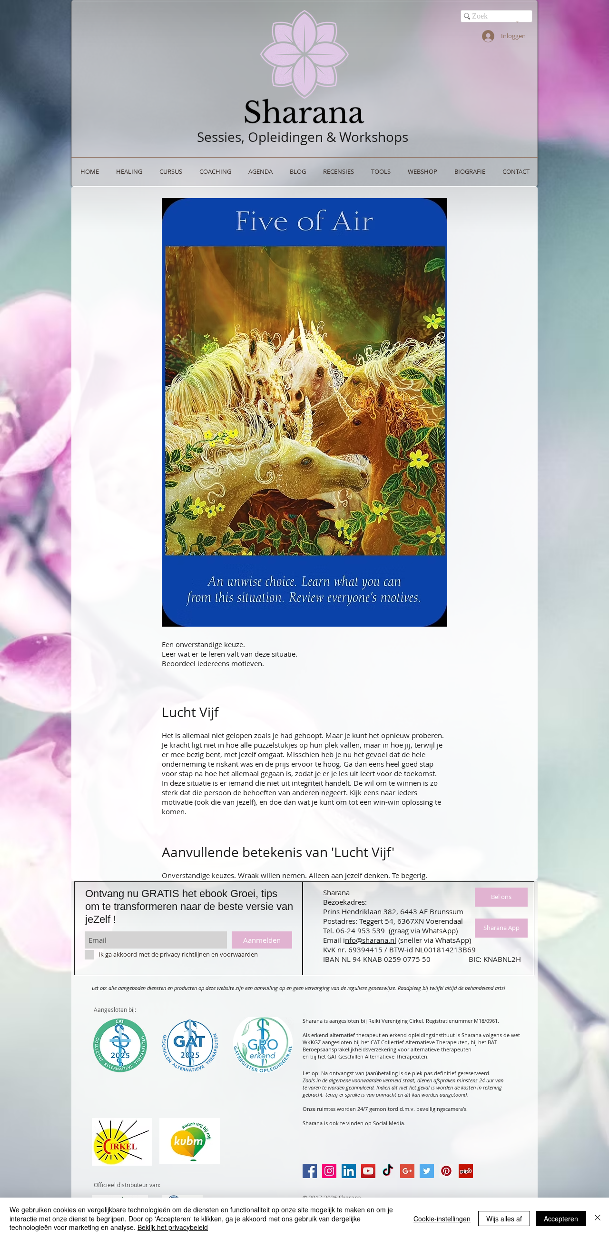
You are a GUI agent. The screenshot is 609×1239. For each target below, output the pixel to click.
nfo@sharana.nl (370, 940)
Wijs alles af (504, 1218)
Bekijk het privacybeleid (173, 1227)
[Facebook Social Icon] (310, 1171)
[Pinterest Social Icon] (446, 1171)
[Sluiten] (597, 1218)
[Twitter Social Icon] (427, 1171)
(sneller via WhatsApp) (434, 940)
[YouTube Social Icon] (368, 1171)
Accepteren (561, 1218)
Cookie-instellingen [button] (442, 1218)
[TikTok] (388, 1171)
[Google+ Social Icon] (407, 1171)
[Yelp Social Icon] (466, 1171)
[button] (517, 22)
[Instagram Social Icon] (329, 1171)
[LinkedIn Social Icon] (349, 1171)
